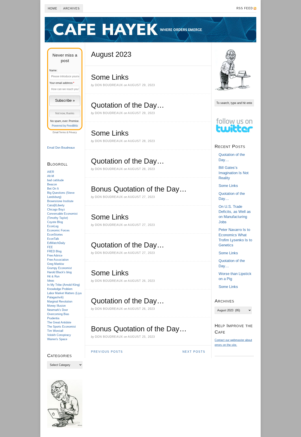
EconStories (55, 234)
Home (52, 8)
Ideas (50, 280)
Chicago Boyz (56, 209)
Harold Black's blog (59, 272)
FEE (50, 247)
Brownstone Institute (60, 201)
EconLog (52, 226)
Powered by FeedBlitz (65, 125)
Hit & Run (53, 276)
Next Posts (193, 351)
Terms (62, 132)
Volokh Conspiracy (59, 335)
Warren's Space (57, 339)
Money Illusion (56, 305)
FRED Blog (54, 251)
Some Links (110, 77)
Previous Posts (107, 351)
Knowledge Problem (59, 289)
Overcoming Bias (58, 314)
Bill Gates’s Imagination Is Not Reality (234, 173)
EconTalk (53, 238)
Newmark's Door (57, 310)
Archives (71, 8)
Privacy (73, 132)
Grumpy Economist (59, 268)
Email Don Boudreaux (61, 147)
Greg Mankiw (55, 264)
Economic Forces (58, 230)
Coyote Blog (55, 222)
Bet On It (53, 188)
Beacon (52, 184)
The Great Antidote (59, 322)
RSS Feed (244, 8)
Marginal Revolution (59, 301)
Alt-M (50, 176)
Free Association (58, 259)
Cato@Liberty (56, 205)
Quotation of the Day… (127, 105)
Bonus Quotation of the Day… (139, 189)
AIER (50, 171)
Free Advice (54, 255)
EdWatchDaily (56, 243)
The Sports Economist (61, 326)
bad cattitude (55, 180)
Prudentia (53, 318)
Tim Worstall (55, 330)
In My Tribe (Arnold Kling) (63, 284)
